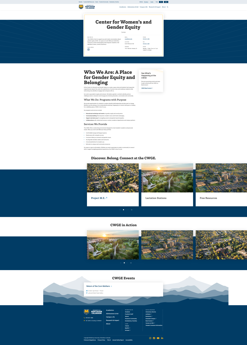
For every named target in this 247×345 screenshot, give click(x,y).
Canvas (127, 325)
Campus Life (144, 7)
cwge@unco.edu (128, 39)
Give (161, 1)
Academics (122, 7)
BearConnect (149, 321)
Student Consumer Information (154, 325)
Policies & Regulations (90, 340)
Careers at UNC (150, 323)
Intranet (127, 330)
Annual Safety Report (118, 340)
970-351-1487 (146, 43)
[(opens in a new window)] (88, 49)
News (157, 1)
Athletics (141, 1)
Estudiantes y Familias (114, 1)
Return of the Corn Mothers (98, 286)
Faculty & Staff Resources (88, 1)
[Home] (87, 7)
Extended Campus (150, 318)
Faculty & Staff (129, 314)
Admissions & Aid (132, 7)
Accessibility (129, 340)
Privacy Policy (101, 340)
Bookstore (148, 316)
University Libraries (151, 312)
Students (80, 1)
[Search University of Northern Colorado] (167, 7)
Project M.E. (98, 198)
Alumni (96, 1)
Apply (166, 1)
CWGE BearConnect (146, 88)
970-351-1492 (146, 39)
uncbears (148, 314)
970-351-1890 (89, 317)
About (164, 7)
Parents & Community (103, 1)
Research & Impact (155, 7)
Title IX (109, 340)
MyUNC (127, 328)
